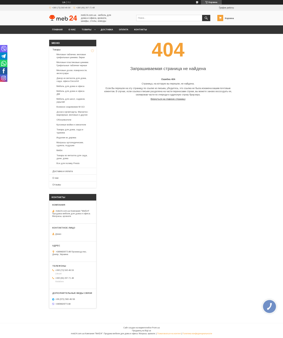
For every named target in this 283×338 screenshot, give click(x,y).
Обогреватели (64, 120)
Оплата (123, 29)
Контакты (140, 29)
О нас (72, 29)
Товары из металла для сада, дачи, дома (72, 157)
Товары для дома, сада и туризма (70, 131)
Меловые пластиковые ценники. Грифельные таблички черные (73, 63)
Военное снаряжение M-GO (71, 107)
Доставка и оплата (62, 171)
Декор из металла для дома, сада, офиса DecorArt (71, 79)
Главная (57, 29)
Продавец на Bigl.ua (141, 330)
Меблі (59, 150)
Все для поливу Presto (68, 163)
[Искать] (206, 18)
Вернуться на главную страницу (168, 99)
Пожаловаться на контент (169, 333)
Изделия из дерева (66, 137)
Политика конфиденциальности (197, 333)
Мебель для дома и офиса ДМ (70, 92)
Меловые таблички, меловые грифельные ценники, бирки (71, 56)
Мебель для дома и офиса (70, 86)
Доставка (107, 29)
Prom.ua (156, 328)
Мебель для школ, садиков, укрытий (71, 100)
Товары (86, 29)
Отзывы (56, 184)
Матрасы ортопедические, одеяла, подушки (70, 144)
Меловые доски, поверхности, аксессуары (72, 71)
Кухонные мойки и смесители (71, 124)
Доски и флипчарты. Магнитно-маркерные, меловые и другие (72, 113)
